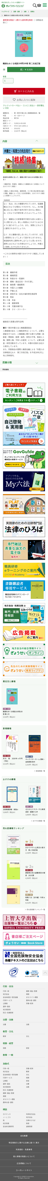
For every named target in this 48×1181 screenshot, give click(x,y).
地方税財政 (7, 1009)
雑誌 (5, 1109)
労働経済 (29, 1003)
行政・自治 (8, 986)
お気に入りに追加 (26, 100)
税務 (4, 1048)
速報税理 (29, 1126)
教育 (4, 1036)
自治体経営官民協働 (10, 997)
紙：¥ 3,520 (26, 69)
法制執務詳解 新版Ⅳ (10, 809)
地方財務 (6, 1123)
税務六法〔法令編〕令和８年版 (35, 898)
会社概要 (24, 1135)
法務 (25, 11)
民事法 (32, 11)
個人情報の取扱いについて (24, 1156)
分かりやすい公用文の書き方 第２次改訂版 (35, 848)
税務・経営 (8, 1043)
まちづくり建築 (32, 997)
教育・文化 (8, 1031)
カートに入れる (26, 91)
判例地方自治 (30, 1114)
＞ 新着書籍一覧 (39, 771)
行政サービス (7, 1000)
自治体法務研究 (8, 1126)
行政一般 (6, 991)
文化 (27, 1036)
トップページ (5, 11)
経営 (27, 1048)
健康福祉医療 (31, 991)
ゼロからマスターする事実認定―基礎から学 (35, 810)
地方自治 (6, 994)
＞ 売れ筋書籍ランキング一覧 (35, 909)
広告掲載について (24, 1163)
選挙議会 (6, 1006)
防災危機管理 (8, 1013)
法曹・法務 (16, 11)
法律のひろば (30, 1120)
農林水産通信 (31, 1000)
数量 (4, 76)
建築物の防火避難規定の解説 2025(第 (35, 874)
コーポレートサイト (24, 1170)
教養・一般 (8, 1055)
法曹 (4, 1024)
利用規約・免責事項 (24, 1149)
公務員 (5, 1003)
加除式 (6, 1064)
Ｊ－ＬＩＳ (7, 1117)
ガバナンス (7, 1114)
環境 (27, 994)
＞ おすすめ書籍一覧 (38, 821)
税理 (27, 1123)
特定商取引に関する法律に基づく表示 (24, 1142)
